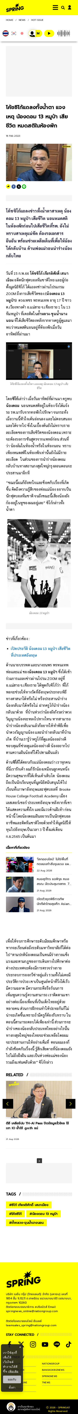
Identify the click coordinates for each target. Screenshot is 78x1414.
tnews (46, 1382)
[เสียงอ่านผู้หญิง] (35, 33)
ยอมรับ (12, 1379)
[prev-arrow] (8, 1104)
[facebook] (13, 186)
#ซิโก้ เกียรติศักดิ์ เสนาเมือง (28, 1205)
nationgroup (50, 1363)
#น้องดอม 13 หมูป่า (44, 1213)
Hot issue (37, 20)
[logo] (15, 7)
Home (9, 20)
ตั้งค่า (12, 1387)
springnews (49, 1376)
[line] (24, 186)
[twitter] (19, 186)
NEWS (22, 20)
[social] (33, 1344)
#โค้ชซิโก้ (15, 1213)
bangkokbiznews (53, 1370)
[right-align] (62, 7)
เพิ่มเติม (13, 1371)
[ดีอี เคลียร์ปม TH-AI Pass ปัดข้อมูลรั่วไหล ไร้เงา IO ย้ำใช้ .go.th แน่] (39, 1099)
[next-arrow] (70, 1104)
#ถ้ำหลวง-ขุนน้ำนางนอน (26, 1222)
